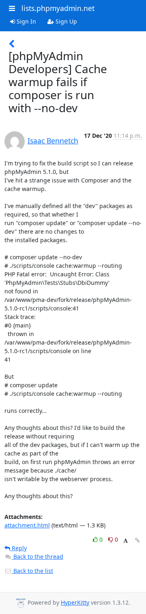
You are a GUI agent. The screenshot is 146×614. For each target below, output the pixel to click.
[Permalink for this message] (137, 540)
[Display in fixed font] (125, 540)
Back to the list (32, 571)
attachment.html (27, 525)
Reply (18, 548)
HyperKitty (75, 602)
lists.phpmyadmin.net (57, 8)
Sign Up (65, 21)
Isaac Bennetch (53, 140)
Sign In (25, 21)
